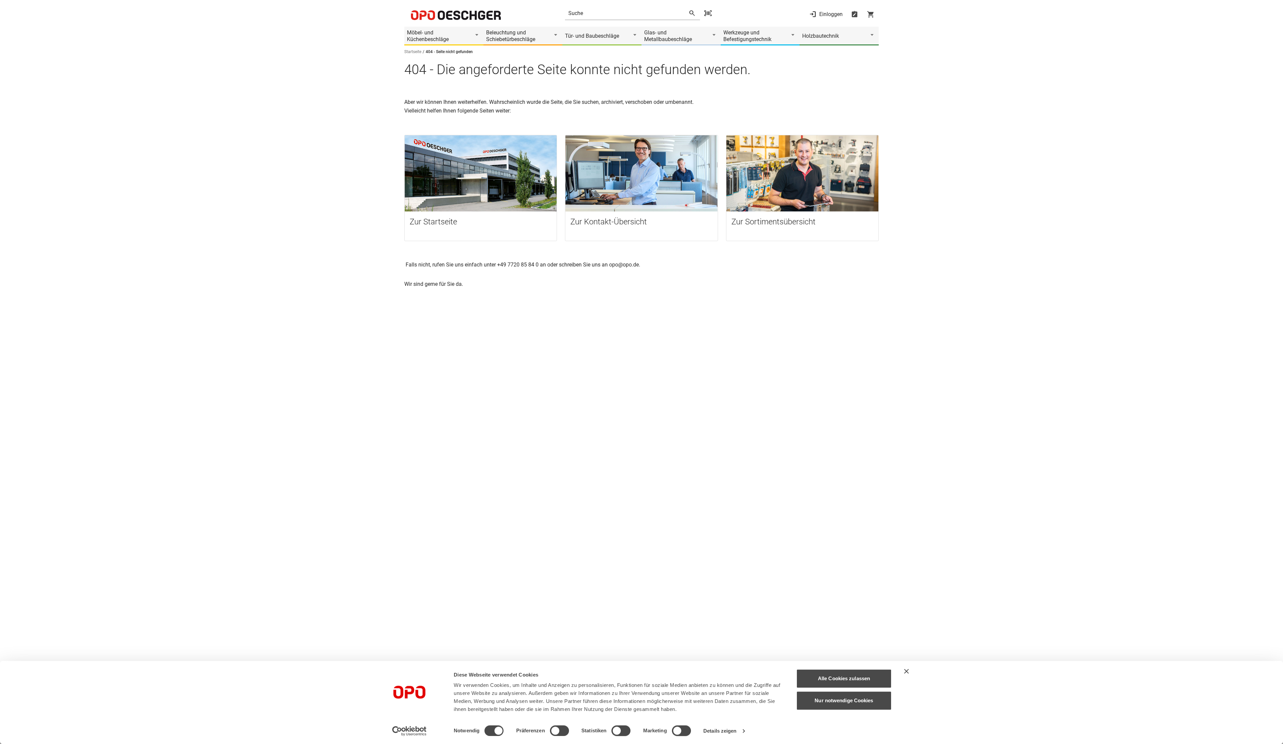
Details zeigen (719, 731)
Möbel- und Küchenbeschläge (428, 35)
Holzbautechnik (820, 36)
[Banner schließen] (906, 671)
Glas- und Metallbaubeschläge (668, 35)
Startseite (412, 51)
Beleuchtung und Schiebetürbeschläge (510, 35)
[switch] (559, 730)
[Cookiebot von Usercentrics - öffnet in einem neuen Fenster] (409, 731)
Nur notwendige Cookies (844, 700)
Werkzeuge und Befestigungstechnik (747, 35)
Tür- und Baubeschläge (592, 36)
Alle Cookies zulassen (844, 678)
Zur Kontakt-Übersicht (608, 221)
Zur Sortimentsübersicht (773, 221)
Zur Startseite (433, 221)
